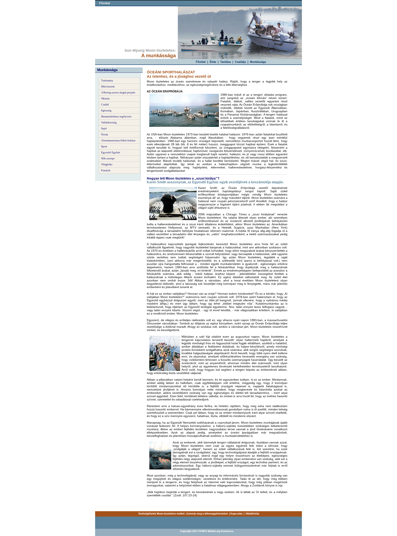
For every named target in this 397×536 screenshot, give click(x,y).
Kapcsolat (236, 513)
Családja (240, 61)
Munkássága (258, 61)
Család (105, 104)
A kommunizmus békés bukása (118, 140)
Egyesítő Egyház (110, 152)
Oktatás (105, 98)
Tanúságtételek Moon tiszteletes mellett (161, 513)
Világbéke (106, 164)
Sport (104, 146)
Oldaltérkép (252, 513)
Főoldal (104, 3)
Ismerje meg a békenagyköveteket (207, 513)
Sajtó (104, 128)
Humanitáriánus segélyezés (116, 116)
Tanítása (225, 61)
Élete (213, 61)
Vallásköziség (109, 122)
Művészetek (108, 86)
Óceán (104, 134)
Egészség (106, 110)
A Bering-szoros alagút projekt (118, 92)
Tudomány (107, 80)
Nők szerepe (108, 158)
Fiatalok (105, 170)
